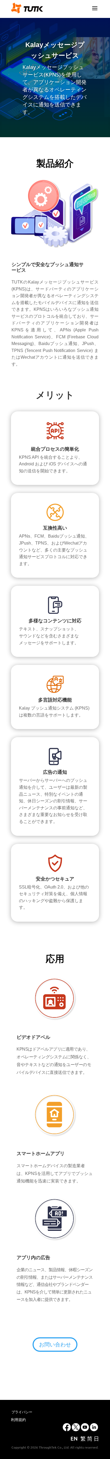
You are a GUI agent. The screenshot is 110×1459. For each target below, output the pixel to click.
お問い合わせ (55, 1344)
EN (74, 1438)
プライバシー (21, 1412)
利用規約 (18, 1420)
